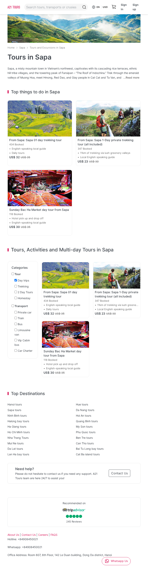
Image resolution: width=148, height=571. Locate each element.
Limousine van (22, 332)
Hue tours (82, 404)
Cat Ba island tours (88, 454)
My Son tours (84, 426)
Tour (17, 274)
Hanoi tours (15, 404)
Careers (43, 534)
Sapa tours (14, 410)
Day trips (23, 280)
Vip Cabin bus (22, 342)
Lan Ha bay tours (18, 454)
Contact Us (119, 473)
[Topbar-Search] (84, 7)
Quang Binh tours (87, 421)
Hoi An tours (83, 415)
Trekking (23, 286)
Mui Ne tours (16, 443)
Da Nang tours (85, 410)
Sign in (124, 7)
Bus (19, 324)
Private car (24, 312)
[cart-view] (114, 7)
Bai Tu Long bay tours (89, 448)
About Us (13, 534)
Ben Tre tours (84, 437)
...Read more (131, 77)
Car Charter (24, 350)
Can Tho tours (85, 443)
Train (20, 318)
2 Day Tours (25, 292)
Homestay (23, 298)
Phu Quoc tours (85, 432)
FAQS (53, 534)
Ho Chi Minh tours (19, 432)
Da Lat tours (15, 448)
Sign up (136, 7)
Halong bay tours (18, 421)
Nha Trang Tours (18, 437)
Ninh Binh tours (17, 415)
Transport (21, 306)
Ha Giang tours (17, 426)
